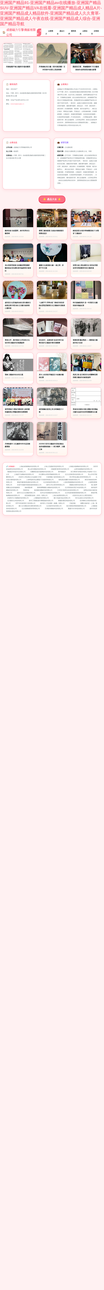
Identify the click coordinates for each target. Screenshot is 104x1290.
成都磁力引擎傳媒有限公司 (21, 32)
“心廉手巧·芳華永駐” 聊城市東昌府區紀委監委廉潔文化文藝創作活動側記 (52, 305)
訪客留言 (95, 32)
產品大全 (60, 32)
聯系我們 (72, 32)
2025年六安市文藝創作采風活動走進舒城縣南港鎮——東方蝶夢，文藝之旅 (52, 446)
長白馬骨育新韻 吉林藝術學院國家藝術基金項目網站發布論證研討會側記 (18, 268)
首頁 (39, 32)
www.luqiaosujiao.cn (17, 104)
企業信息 (83, 32)
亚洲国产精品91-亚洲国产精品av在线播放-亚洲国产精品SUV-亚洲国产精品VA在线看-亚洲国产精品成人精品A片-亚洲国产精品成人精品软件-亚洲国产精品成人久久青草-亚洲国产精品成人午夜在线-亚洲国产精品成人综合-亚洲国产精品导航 (51, 13)
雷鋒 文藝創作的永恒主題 (14, 374)
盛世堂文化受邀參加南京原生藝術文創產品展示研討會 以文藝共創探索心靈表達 (18, 305)
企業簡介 (49, 32)
